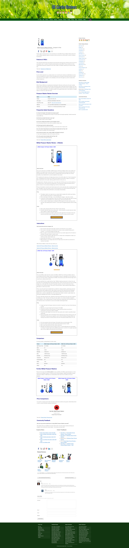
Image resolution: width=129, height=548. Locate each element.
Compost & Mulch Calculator (83, 530)
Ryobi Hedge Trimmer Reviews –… (70, 477)
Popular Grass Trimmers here (46, 417)
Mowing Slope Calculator (68, 538)
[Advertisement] (64, 30)
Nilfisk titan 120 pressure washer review (47, 473)
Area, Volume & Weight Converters (84, 529)
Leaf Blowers (81, 61)
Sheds (80, 70)
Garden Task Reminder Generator (70, 531)
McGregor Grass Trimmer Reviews (84, 87)
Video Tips (81, 77)
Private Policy (40, 533)
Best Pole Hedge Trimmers (56, 537)
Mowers (47, 19)
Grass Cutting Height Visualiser (69, 539)
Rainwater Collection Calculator (83, 531)
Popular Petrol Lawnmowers (46, 139)
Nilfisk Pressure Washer (50, 472)
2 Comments (51, 48)
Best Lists (80, 45)
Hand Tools (81, 56)
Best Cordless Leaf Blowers (56, 538)
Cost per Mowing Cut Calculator (69, 537)
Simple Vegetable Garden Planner (70, 533)
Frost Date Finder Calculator (83, 535)
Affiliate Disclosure (40, 535)
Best (43, 19)
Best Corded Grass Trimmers (56, 533)
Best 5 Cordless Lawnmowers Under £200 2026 (84, 102)
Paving (72, 19)
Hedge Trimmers (82, 58)
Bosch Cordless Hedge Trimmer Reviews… (44, 477)
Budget (69, 19)
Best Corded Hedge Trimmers (56, 534)
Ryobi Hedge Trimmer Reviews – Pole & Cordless (84, 83)
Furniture (80, 52)
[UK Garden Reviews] (64, 7)
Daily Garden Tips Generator (69, 535)
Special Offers (81, 73)
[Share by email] (71, 12)
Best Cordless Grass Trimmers (56, 531)
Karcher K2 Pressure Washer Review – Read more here (47, 245)
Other (76, 19)
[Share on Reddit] (63, 12)
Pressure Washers (42, 472)
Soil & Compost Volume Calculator (84, 538)
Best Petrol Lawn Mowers (55, 530)
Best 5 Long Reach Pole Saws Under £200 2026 (84, 107)
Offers (84, 19)
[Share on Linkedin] (68, 12)
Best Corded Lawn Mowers (55, 527)
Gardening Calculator (68, 527)
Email (38, 512)
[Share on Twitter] (60, 12)
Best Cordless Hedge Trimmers (56, 535)
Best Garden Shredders (55, 539)
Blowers (64, 19)
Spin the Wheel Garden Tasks (69, 526)
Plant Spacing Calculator (82, 537)
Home (40, 19)
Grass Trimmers (81, 55)
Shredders (80, 72)
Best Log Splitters (54, 541)
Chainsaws (60, 19)
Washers (55, 19)
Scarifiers (80, 69)
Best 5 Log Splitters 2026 (45, 442)
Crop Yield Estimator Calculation (83, 533)
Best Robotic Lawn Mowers (56, 529)
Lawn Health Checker (68, 541)
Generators (81, 53)
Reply (49, 483)
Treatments (81, 75)
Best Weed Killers (54, 542)
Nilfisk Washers (54, 473)
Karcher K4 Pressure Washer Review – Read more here (47, 248)
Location (39, 537)
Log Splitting (81, 63)
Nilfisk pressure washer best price (58, 472)
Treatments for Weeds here (46, 68)
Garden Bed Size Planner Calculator (84, 539)
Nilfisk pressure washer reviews (66, 472)
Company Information (41, 530)
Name (38, 510)
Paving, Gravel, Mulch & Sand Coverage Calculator (85, 542)
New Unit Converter (41, 529)
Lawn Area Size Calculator (83, 526)
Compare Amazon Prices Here (56, 414)
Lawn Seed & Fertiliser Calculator (70, 529)
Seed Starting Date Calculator (83, 534)
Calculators (80, 19)
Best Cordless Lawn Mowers (56, 526)
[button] (90, 19)
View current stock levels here (56, 102)
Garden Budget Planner (68, 530)
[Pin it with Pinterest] (66, 12)
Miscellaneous (81, 64)
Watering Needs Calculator (69, 534)
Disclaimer (39, 534)
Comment (39, 500)
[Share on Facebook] (58, 12)
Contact (39, 531)
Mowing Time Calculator (82, 527)
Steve (46, 489)
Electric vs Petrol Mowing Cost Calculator (69, 543)
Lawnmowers (81, 59)
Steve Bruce (47, 48)
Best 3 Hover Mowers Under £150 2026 (47, 432)
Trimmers (51, 19)
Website (38, 515)
